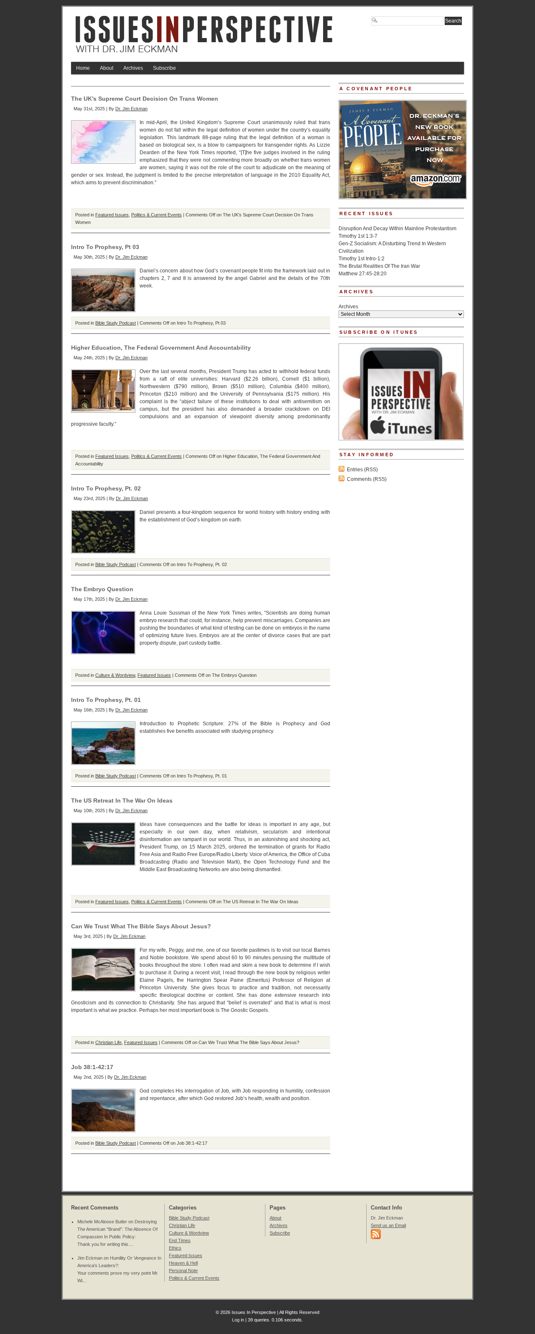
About (106, 68)
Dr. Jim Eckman (131, 108)
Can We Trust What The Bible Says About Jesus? (141, 926)
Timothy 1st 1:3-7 (358, 236)
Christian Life (108, 1042)
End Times (180, 1240)
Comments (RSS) (367, 479)
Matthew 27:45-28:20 (363, 274)
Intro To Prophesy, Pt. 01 (106, 699)
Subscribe (164, 68)
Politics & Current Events (156, 214)
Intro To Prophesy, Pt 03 (105, 247)
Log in (238, 1319)
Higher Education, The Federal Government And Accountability (161, 347)
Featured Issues (112, 214)
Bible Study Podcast (115, 322)
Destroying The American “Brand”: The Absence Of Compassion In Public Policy (117, 1229)
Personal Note (183, 1270)
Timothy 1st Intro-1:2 (362, 259)
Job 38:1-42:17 (92, 1067)
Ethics (175, 1247)
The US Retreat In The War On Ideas (122, 800)
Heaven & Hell (183, 1262)
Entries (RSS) (362, 470)
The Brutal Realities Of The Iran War (379, 266)
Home (83, 68)
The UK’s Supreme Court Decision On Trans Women (144, 98)
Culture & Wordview (115, 675)
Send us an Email (388, 1225)
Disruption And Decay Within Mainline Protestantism (397, 228)
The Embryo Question (102, 589)
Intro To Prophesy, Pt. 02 (106, 488)
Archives (133, 68)
